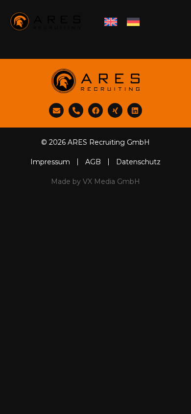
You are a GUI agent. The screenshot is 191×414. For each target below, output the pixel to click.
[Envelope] (56, 110)
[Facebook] (95, 110)
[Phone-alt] (76, 110)
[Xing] (115, 110)
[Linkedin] (134, 110)
